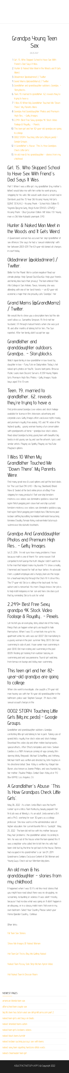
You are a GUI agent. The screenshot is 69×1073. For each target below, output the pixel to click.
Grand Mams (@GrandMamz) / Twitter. (31, 81)
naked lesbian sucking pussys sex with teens (23, 1041)
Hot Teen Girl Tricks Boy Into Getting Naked (27, 953)
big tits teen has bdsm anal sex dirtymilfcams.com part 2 (28, 1012)
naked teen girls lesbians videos (17, 1029)
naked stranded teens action (15, 1024)
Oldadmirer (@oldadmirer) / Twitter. (30, 76)
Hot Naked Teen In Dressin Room (23, 974)
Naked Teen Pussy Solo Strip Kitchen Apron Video (30, 964)
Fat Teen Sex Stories (17, 933)
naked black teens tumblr (14, 1035)
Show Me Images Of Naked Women (24, 943)
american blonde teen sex (14, 1000)
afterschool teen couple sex (15, 1006)
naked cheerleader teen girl (15, 1053)
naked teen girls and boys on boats (18, 1018)
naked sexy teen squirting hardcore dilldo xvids (24, 1047)
